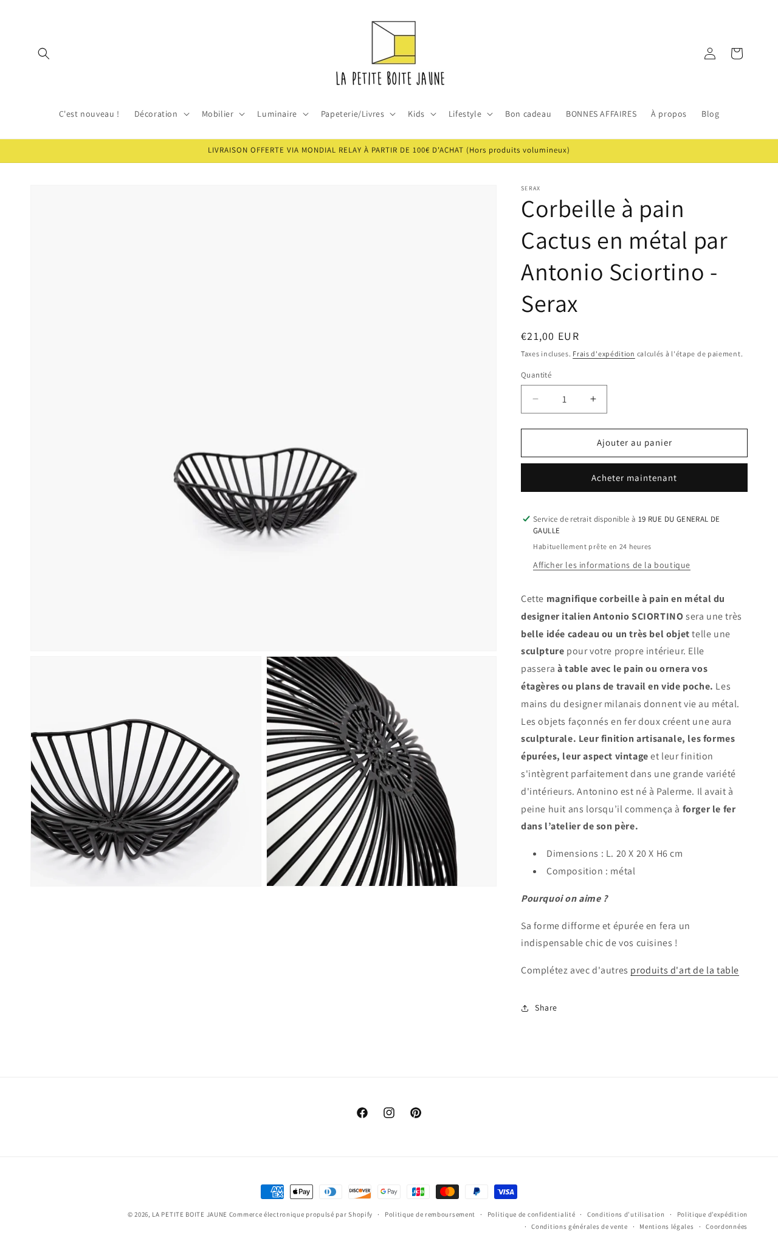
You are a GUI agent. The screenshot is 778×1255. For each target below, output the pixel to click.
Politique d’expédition (712, 1214)
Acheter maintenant (634, 477)
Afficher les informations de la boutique (611, 564)
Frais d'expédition (604, 353)
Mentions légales (666, 1226)
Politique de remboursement (430, 1214)
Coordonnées (727, 1226)
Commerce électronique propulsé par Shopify (301, 1214)
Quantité (536, 375)
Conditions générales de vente (579, 1226)
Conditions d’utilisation (626, 1214)
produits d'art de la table (684, 970)
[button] (43, 53)
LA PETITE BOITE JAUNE (189, 1214)
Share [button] (546, 1007)
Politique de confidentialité (531, 1214)
